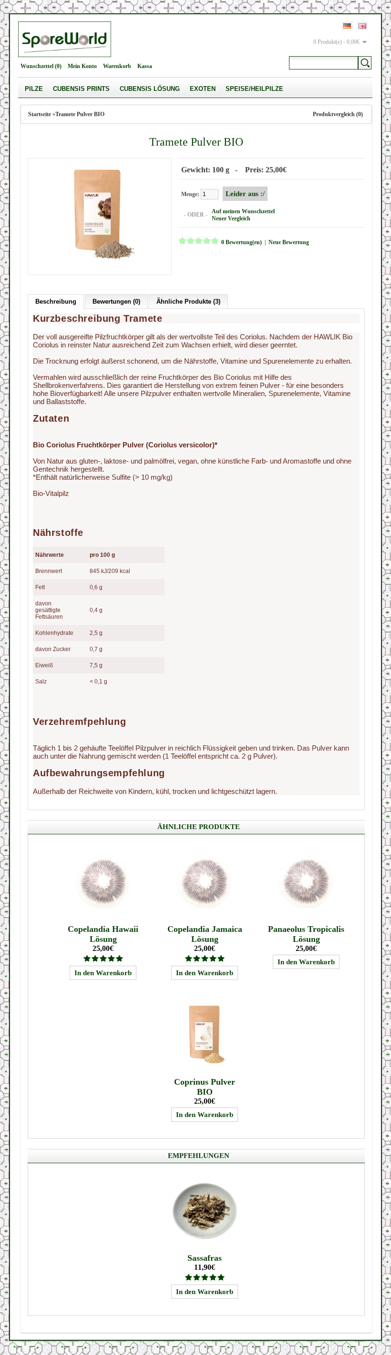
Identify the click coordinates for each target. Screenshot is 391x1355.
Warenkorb (117, 66)
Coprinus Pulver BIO (204, 1087)
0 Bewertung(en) (241, 242)
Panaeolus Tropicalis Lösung (306, 934)
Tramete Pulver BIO (79, 114)
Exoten (203, 88)
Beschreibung (55, 301)
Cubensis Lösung (150, 88)
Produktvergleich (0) (338, 114)
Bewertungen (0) (116, 301)
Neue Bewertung (288, 242)
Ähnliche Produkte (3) (188, 301)
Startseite (39, 114)
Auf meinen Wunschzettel (243, 211)
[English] (362, 25)
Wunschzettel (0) (41, 66)
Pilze (34, 88)
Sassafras (204, 1258)
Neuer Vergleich (231, 218)
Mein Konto (82, 66)
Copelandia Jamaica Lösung (204, 934)
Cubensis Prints (81, 88)
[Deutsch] (347, 25)
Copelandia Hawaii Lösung (103, 934)
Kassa (144, 66)
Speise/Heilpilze (254, 88)
